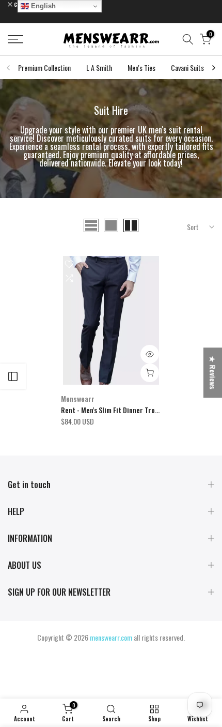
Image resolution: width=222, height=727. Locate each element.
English (42, 6)
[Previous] (9, 67)
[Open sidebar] (13, 376)
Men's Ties (141, 67)
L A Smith (99, 67)
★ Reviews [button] (213, 372)
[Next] (213, 67)
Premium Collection (44, 67)
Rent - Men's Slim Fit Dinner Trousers (116, 409)
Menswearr (77, 398)
